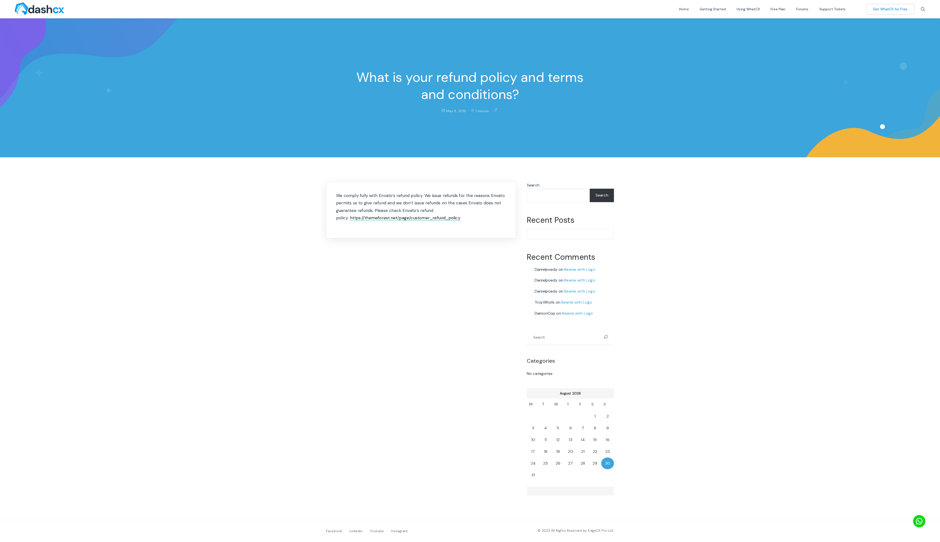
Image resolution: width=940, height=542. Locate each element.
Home (684, 9)
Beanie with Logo (579, 269)
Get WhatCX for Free (890, 9)
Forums (803, 9)
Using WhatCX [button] (749, 9)
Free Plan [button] (779, 9)
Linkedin (356, 531)
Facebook (334, 531)
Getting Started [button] (713, 9)
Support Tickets (832, 9)
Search (533, 185)
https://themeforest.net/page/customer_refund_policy (405, 218)
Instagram (399, 531)
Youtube (377, 531)
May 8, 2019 (456, 111)
